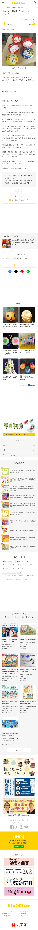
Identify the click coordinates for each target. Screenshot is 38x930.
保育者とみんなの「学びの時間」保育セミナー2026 (9, 640)
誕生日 (25, 579)
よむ (4, 450)
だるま (11, 258)
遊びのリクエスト (7, 913)
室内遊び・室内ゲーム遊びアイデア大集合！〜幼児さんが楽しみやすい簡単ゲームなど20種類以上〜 (22, 479)
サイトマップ (24, 916)
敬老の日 (5, 568)
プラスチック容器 (8, 579)
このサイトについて (8, 911)
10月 (17, 568)
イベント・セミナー (9, 455)
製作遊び (14, 7)
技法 (26, 561)
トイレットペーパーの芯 (9, 575)
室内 (16, 258)
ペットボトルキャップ (9, 572)
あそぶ (4, 445)
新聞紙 (19, 572)
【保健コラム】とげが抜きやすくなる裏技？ (21, 530)
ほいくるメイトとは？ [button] (18, 200)
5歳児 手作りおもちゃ (9, 561)
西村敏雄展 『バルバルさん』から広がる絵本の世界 (28, 702)
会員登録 (23, 913)
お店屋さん (21, 575)
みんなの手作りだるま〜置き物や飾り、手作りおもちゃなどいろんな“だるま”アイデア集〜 (24, 242)
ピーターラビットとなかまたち (28, 639)
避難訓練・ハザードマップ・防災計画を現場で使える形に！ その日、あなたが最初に (10, 671)
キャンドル (18, 579)
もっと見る (19, 750)
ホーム (4, 7)
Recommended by (23, 385)
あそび (8, 7)
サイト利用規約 (6, 916)
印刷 (30, 24)
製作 (26, 258)
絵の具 (12, 565)
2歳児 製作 (20, 561)
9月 (22, 568)
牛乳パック (30, 575)
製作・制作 (20, 7)
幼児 (21, 258)
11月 (31, 565)
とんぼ (12, 568)
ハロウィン (24, 565)
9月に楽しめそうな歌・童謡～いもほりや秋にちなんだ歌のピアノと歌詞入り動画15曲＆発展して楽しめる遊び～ (23, 488)
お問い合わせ (24, 911)
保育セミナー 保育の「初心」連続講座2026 (10, 702)
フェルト (5, 565)
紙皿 (17, 565)
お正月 (5, 258)
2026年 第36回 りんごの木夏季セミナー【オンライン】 (10, 734)
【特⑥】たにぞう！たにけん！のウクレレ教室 (28, 670)
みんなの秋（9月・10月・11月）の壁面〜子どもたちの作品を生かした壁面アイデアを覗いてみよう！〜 (22, 505)
